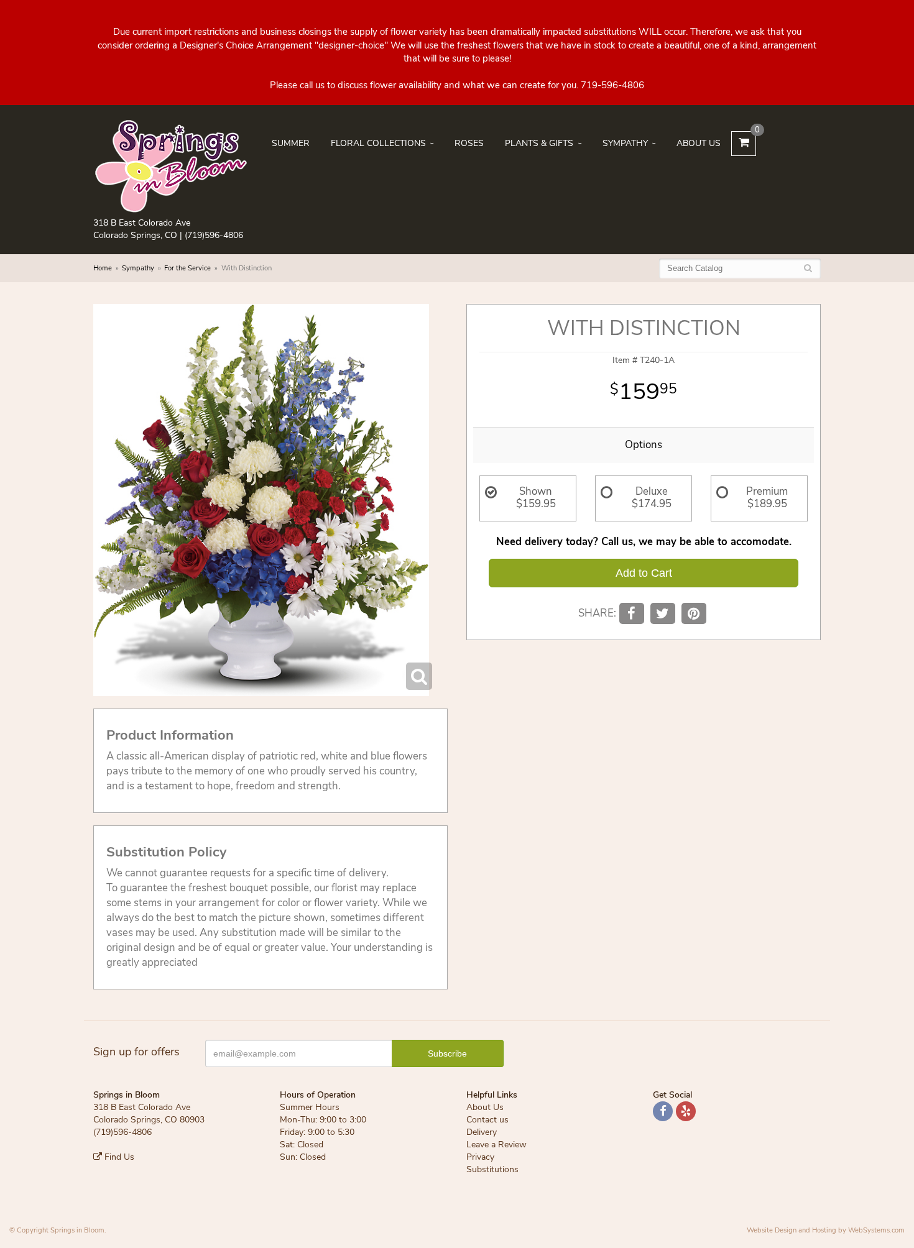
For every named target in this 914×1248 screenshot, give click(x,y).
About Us (698, 143)
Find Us (118, 1157)
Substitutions (492, 1169)
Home (102, 268)
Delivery (481, 1132)
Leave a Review (496, 1144)
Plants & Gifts (539, 143)
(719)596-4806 (214, 235)
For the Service (187, 268)
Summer (291, 143)
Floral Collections (378, 143)
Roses (469, 143)
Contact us (487, 1120)
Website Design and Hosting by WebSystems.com (826, 1230)
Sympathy (625, 143)
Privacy (480, 1157)
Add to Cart (644, 573)
